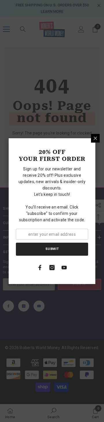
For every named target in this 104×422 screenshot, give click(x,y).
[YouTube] (64, 267)
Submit (52, 249)
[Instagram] (52, 267)
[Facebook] (40, 267)
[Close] (95, 138)
